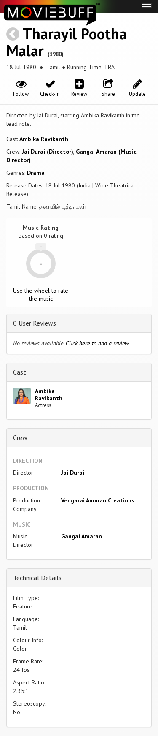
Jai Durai (72, 472)
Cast (19, 372)
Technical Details (37, 577)
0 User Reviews (34, 323)
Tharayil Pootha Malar (66, 42)
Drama (36, 173)
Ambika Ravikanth (43, 139)
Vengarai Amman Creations (97, 500)
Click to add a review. (98, 343)
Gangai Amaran (81, 536)
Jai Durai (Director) (47, 151)
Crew (20, 437)
